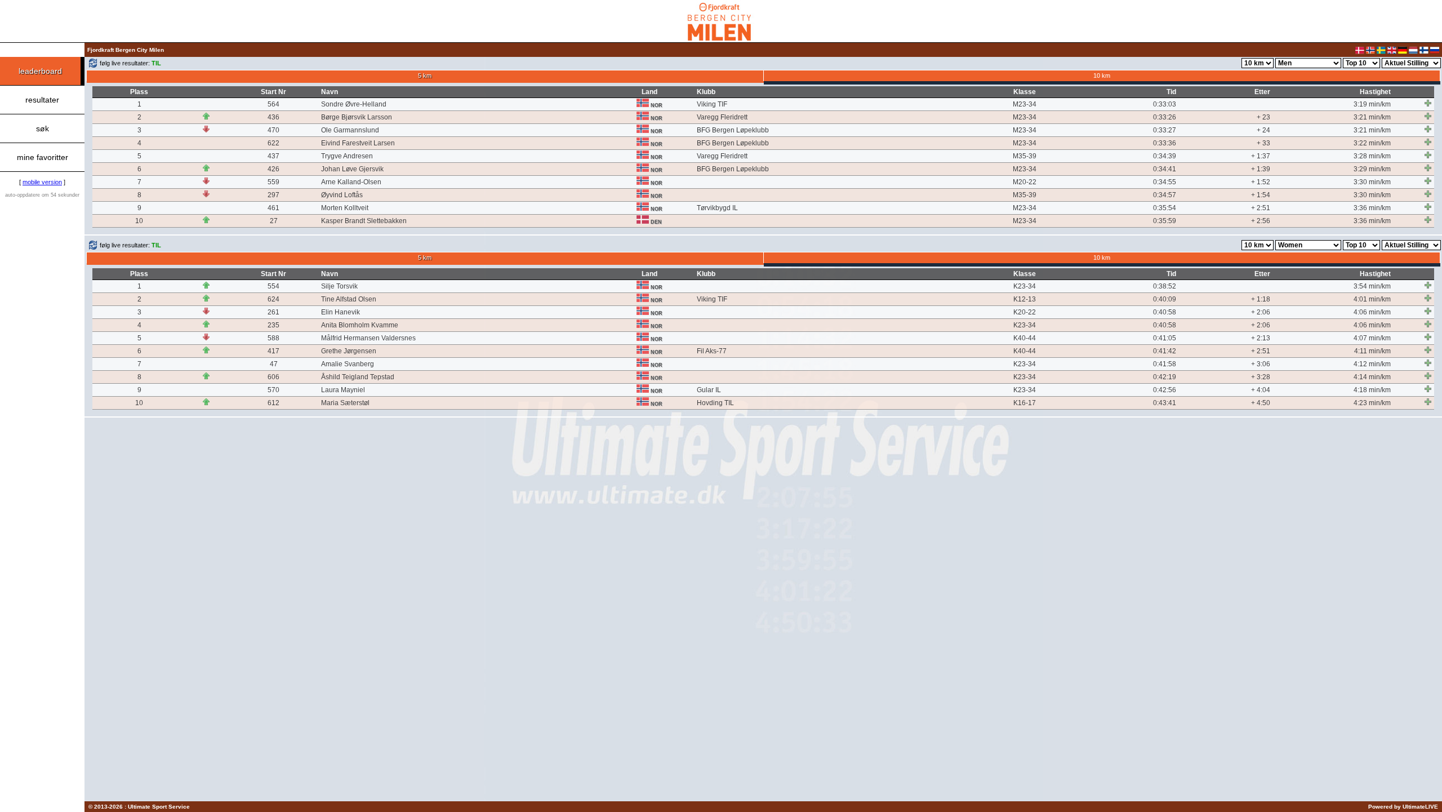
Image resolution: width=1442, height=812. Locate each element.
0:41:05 (1164, 338)
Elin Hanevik (340, 312)
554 (273, 286)
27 (274, 221)
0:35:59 (1164, 221)
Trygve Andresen (347, 156)
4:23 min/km (1372, 403)
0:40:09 (1164, 299)
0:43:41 (1164, 403)
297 (273, 195)
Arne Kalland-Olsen (351, 182)
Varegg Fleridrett (722, 117)
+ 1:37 (1260, 156)
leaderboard (40, 71)
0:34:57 (1164, 195)
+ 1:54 (1260, 195)
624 (273, 299)
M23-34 (1024, 104)
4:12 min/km (1372, 364)
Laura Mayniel (343, 390)
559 (273, 182)
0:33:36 (1164, 143)
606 (273, 377)
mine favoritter (42, 157)
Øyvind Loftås (342, 195)
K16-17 (1024, 403)
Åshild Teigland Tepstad (357, 377)
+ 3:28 (1260, 377)
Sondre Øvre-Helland (353, 104)
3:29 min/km (1372, 169)
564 (273, 104)
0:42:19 (1164, 377)
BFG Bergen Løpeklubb (733, 130)
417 (273, 351)
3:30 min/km (1372, 182)
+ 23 (1263, 117)
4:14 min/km (1372, 377)
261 (273, 312)
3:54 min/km (1372, 286)
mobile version (42, 182)
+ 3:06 (1260, 364)
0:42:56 (1164, 390)
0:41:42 (1164, 351)
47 (274, 364)
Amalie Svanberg (347, 364)
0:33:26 (1164, 117)
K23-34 (1024, 286)
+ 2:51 (1260, 208)
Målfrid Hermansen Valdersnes (368, 338)
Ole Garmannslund (350, 130)
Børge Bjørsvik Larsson (356, 117)
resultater (42, 99)
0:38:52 (1164, 286)
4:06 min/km (1372, 312)
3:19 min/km (1372, 104)
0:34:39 (1164, 156)
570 (273, 390)
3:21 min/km (1372, 117)
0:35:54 (1164, 208)
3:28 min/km (1372, 156)
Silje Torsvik (339, 286)
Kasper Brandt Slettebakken (364, 221)
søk (42, 128)
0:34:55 (1164, 182)
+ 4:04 (1260, 390)
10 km (1101, 75)
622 (273, 143)
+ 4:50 (1260, 403)
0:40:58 (1164, 312)
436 (273, 117)
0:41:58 (1164, 364)
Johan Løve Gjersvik (352, 169)
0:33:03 (1164, 104)
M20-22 (1024, 182)
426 (273, 169)
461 (273, 208)
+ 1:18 (1260, 299)
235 (273, 325)
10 (139, 221)
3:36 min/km (1372, 208)
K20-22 (1024, 312)
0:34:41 (1164, 169)
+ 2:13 (1260, 338)
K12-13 (1024, 299)
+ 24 (1263, 130)
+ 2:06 (1260, 312)
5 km (424, 75)
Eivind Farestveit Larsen (358, 143)
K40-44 (1024, 338)
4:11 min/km (1372, 351)
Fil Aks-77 (712, 351)
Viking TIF (712, 104)
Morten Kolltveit (344, 208)
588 (273, 338)
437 (273, 156)
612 (273, 403)
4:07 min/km (1372, 338)
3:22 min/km (1372, 143)
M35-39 (1024, 156)
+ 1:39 (1260, 169)
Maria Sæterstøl (345, 403)
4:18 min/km (1372, 390)
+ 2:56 (1260, 221)
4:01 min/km (1372, 299)
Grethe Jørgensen (348, 351)
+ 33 (1263, 143)
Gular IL (709, 390)
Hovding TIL (715, 403)
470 (273, 130)
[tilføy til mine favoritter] (1428, 103)
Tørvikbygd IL (717, 208)
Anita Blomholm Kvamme (359, 325)
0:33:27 (1164, 130)
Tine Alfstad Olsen (348, 299)
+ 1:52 (1260, 182)
